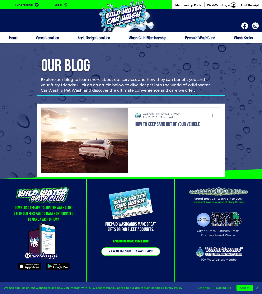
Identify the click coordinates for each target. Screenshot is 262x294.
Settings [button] (204, 288)
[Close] (257, 288)
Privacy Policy (172, 288)
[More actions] (213, 115)
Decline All (223, 288)
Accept (245, 288)
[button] (147, 37)
